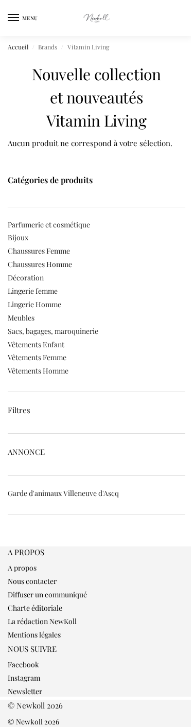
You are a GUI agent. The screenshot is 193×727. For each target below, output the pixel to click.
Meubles (21, 318)
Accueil (18, 47)
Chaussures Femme (39, 251)
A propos (22, 568)
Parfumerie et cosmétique (49, 224)
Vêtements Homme (38, 371)
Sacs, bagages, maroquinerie (53, 331)
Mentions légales (34, 635)
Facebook (23, 664)
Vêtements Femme (37, 357)
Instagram (24, 678)
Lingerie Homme (34, 304)
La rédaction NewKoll (42, 621)
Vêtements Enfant (36, 344)
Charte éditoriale (35, 608)
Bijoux (18, 237)
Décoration (26, 277)
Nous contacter (32, 581)
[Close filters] (11, 541)
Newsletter (25, 691)
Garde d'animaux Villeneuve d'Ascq (63, 493)
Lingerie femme (33, 291)
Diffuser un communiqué (47, 594)
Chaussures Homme (40, 264)
